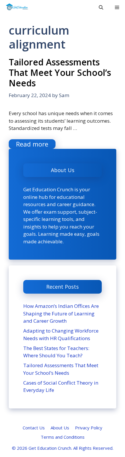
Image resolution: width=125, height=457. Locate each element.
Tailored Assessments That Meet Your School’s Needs (60, 72)
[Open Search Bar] (101, 7)
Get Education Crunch (49, 448)
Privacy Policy (88, 428)
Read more (32, 144)
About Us (60, 428)
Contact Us (34, 428)
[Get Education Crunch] (17, 7)
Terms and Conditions (63, 437)
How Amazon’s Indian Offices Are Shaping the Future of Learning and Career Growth (61, 313)
